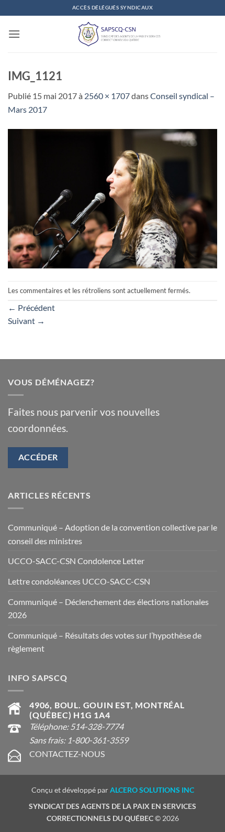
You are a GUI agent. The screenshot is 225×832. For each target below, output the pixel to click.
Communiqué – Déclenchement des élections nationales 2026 (108, 608)
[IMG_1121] (112, 197)
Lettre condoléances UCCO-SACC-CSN (79, 581)
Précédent (31, 307)
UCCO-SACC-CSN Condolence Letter (76, 561)
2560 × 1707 (107, 96)
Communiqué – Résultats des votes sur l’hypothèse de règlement (104, 642)
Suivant (26, 321)
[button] (14, 34)
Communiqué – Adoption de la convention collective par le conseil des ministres (112, 534)
